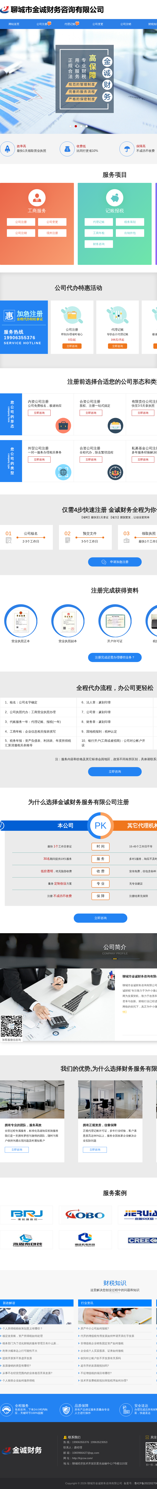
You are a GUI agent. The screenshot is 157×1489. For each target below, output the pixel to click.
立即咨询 (72, 346)
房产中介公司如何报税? (95, 1328)
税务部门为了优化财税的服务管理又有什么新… (30, 1343)
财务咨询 (99, 244)
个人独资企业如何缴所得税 (18, 1380)
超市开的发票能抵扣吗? (95, 1365)
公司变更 (97, 24)
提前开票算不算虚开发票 (17, 1358)
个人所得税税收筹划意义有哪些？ (22, 1328)
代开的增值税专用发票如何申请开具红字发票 (107, 1335)
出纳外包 (130, 233)
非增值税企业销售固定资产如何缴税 (102, 1343)
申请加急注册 (119, 561)
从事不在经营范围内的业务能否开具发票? (27, 1373)
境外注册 (52, 233)
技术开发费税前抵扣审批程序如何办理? (104, 1380)
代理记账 (70, 24)
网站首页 (14, 24)
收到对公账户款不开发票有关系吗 (101, 1358)
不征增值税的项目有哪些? (96, 1373)
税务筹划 (130, 221)
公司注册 (42, 24)
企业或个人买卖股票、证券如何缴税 (102, 1350)
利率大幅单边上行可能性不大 (19, 1350)
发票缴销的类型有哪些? (16, 1365)
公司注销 (125, 24)
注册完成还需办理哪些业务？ (115, 657)
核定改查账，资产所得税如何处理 (22, 1335)
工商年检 (99, 233)
